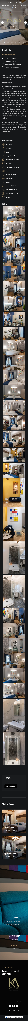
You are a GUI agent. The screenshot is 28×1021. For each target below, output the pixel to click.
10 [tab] (16, 42)
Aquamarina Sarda (10, 853)
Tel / (3, 5)
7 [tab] (12, 42)
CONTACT (23, 5)
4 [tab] (8, 42)
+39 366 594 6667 (17, 925)
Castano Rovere (9, 827)
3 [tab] (7, 42)
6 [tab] (11, 42)
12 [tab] (19, 42)
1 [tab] (4, 42)
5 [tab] (10, 42)
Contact (10, 1011)
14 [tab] (22, 42)
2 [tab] (6, 42)
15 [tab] (23, 42)
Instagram (14, 948)
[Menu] (13, 15)
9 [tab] (15, 42)
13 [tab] (20, 42)
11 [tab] (18, 42)
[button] (14, 26)
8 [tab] (14, 42)
